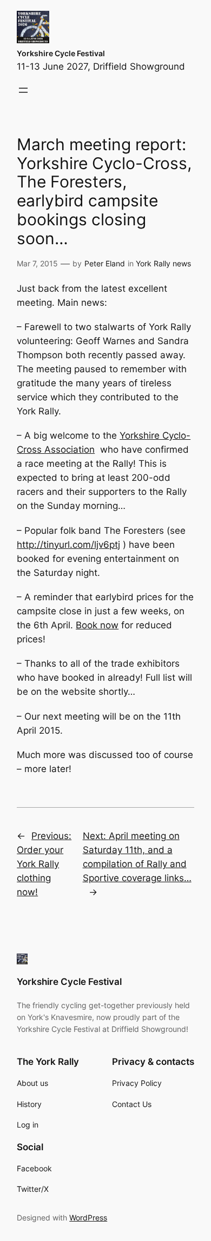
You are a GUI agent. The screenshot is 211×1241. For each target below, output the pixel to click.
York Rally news (163, 263)
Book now (97, 625)
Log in (27, 1124)
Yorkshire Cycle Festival (61, 53)
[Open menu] (23, 90)
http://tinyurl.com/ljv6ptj (68, 544)
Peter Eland (104, 263)
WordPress (88, 1217)
